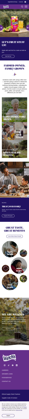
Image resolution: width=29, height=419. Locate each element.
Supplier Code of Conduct (9, 398)
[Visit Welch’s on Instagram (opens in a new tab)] (25, 2)
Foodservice (7, 377)
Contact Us (6, 381)
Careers (5, 370)
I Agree (8, 415)
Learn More (8, 53)
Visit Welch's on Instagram (4, 365)
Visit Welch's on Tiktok (8, 365)
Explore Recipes (8, 212)
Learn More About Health (14, 233)
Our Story (8, 325)
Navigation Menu (26, 6)
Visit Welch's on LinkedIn (16, 365)
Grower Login (7, 374)
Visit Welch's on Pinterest (12, 365)
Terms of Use (19, 410)
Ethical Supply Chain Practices (11, 394)
